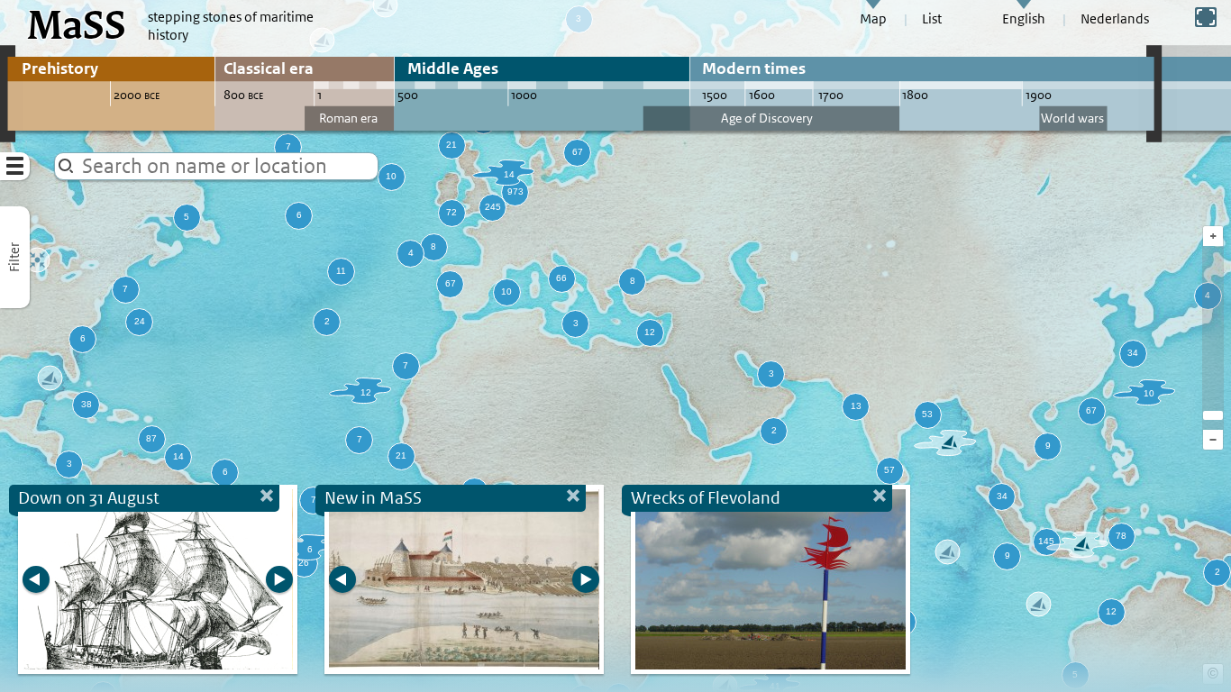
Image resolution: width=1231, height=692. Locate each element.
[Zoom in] (1213, 415)
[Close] (879, 498)
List (932, 19)
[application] (615, 346)
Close (266, 498)
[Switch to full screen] (1206, 17)
